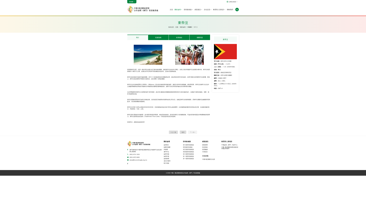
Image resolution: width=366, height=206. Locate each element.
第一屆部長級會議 (188, 158)
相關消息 (200, 37)
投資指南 (158, 37)
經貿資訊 (198, 9)
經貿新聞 (205, 145)
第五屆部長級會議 (188, 149)
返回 (183, 132)
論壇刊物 (166, 154)
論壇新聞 (166, 158)
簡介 (137, 37)
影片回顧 (166, 163)
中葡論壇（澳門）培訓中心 (229, 145)
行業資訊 (205, 152)
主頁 (171, 9)
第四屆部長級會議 (188, 152)
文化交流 (207, 9)
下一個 (192, 132)
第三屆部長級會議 (188, 154)
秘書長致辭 (167, 147)
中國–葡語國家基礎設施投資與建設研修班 (229, 147)
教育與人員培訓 (218, 9)
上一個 (174, 132)
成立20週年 (167, 161)
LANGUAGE (232, 2)
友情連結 (179, 37)
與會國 (190, 27)
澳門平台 (166, 152)
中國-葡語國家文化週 (208, 159)
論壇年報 (166, 156)
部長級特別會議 (187, 147)
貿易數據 (205, 149)
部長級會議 (188, 9)
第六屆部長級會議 (188, 145)
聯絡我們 (230, 9)
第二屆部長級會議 (188, 156)
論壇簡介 (166, 145)
